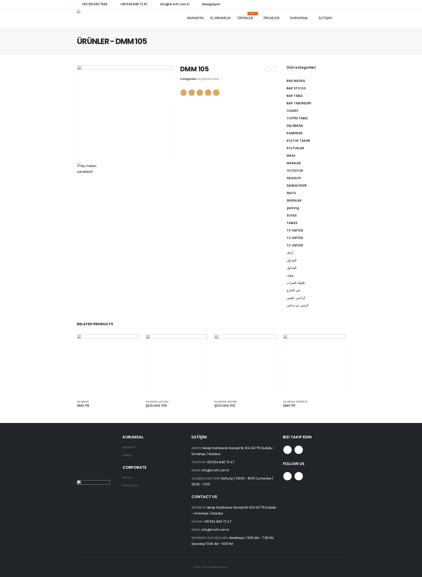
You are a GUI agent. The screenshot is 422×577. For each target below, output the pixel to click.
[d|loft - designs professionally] (93, 18)
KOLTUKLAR (295, 148)
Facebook (183, 92)
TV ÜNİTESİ (295, 230)
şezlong (293, 208)
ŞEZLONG (164, 401)
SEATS (291, 193)
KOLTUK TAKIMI (298, 140)
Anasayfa (195, 18)
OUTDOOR (295, 170)
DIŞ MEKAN (204, 79)
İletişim (325, 18)
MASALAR (294, 163)
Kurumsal (299, 18)
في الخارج (293, 290)
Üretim (127, 455)
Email (216, 92)
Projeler (272, 18)
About (127, 477)
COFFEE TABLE (297, 118)
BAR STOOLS (296, 88)
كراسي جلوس (296, 298)
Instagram (299, 450)
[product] (108, 365)
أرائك (290, 253)
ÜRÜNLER (247, 17)
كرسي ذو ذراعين (298, 305)
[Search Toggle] (341, 18)
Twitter (191, 92)
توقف (290, 275)
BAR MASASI (296, 81)
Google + (208, 92)
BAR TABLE (295, 96)
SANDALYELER (297, 185)
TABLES (292, 223)
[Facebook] (330, 4)
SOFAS (291, 215)
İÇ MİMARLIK (220, 18)
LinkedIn (199, 92)
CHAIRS (292, 110)
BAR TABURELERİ (299, 103)
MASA (215, 79)
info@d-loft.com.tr (215, 470)
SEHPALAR (294, 200)
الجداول (291, 260)
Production (130, 485)
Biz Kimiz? (129, 447)
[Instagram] (339, 4)
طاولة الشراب (296, 283)
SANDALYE (301, 401)
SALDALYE (294, 178)
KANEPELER (295, 133)
